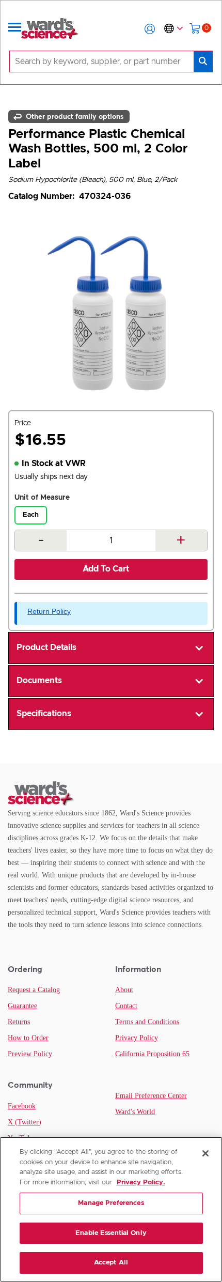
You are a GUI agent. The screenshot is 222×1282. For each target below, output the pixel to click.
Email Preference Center (151, 1096)
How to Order (28, 1038)
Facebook (22, 1106)
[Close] (205, 1153)
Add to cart (106, 569)
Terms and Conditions (147, 1022)
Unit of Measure (42, 497)
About (124, 990)
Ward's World (135, 1112)
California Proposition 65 (152, 1054)
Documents (39, 680)
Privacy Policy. (141, 1182)
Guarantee (22, 1006)
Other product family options (73, 116)
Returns (19, 1022)
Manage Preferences (111, 1203)
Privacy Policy (136, 1038)
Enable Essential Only (111, 1233)
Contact (126, 1006)
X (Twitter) (24, 1122)
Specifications (44, 713)
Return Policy (49, 611)
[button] (150, 29)
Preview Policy (30, 1054)
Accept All (111, 1262)
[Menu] (15, 29)
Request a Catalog (34, 990)
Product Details (46, 647)
